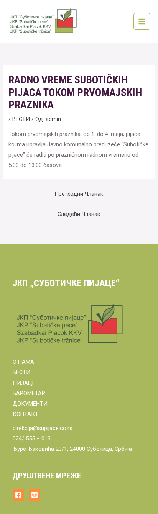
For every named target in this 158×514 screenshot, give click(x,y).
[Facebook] (18, 495)
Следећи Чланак (79, 214)
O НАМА (23, 361)
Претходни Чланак (79, 193)
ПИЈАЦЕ (24, 383)
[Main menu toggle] (141, 21)
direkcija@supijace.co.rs (42, 428)
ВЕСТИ (21, 119)
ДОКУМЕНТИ (30, 403)
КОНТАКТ (25, 414)
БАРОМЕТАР (29, 393)
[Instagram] (34, 495)
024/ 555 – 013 (32, 438)
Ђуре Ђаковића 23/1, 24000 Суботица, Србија (72, 448)
